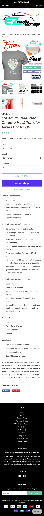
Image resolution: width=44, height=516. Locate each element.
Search (22, 412)
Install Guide (22, 433)
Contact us (22, 427)
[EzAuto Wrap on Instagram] (24, 476)
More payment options (22, 189)
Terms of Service (22, 421)
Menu (6, 6)
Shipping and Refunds (22, 424)
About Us (22, 415)
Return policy (22, 442)
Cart (40, 6)
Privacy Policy (22, 418)
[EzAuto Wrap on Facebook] (19, 476)
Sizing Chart (22, 436)
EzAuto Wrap (19, 500)
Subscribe (34, 493)
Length (4, 154)
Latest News (22, 448)
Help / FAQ (22, 430)
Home (3, 34)
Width (4, 144)
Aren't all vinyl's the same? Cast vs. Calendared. (22, 453)
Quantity (5, 164)
